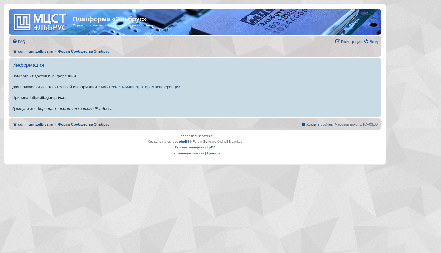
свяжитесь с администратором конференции (139, 87)
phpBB (184, 141)
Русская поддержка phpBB (195, 147)
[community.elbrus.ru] (42, 21)
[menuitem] (18, 42)
